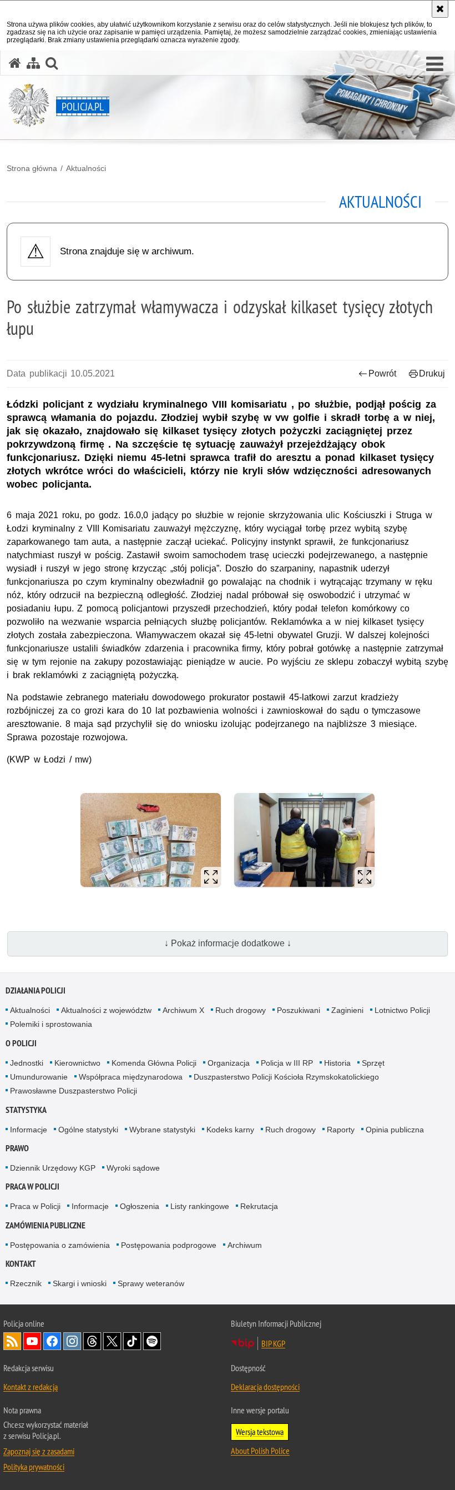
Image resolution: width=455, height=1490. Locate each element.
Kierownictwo (77, 1062)
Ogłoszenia (139, 1206)
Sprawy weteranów (151, 1283)
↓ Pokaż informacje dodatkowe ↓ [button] (227, 943)
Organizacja (229, 1062)
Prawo (17, 1148)
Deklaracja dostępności (265, 1386)
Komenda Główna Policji (154, 1062)
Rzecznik (26, 1283)
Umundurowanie (39, 1076)
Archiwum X (183, 1010)
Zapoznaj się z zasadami (38, 1451)
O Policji (21, 1043)
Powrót (382, 373)
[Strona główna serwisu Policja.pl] (15, 63)
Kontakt (21, 1264)
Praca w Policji (32, 1186)
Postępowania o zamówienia (60, 1245)
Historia (337, 1062)
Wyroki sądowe (133, 1167)
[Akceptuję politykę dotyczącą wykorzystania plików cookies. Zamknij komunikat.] (440, 9)
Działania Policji (35, 990)
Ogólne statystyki (88, 1129)
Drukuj (432, 373)
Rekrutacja (259, 1206)
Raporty (341, 1129)
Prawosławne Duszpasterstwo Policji (73, 1090)
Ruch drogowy (240, 1010)
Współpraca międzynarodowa (131, 1076)
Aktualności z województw (106, 1010)
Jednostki (26, 1062)
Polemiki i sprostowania (51, 1024)
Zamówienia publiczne (45, 1225)
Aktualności (86, 168)
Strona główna (32, 168)
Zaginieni (347, 1010)
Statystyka (26, 1110)
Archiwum (245, 1245)
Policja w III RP (287, 1062)
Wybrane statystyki (162, 1129)
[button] (434, 64)
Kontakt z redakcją (30, 1386)
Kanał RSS (12, 1341)
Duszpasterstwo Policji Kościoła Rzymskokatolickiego (286, 1076)
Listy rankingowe (199, 1206)
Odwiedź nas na (32, 1341)
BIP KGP (273, 1343)
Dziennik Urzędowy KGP (52, 1167)
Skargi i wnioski (80, 1283)
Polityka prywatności (33, 1466)
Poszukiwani (298, 1010)
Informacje (28, 1129)
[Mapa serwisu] (33, 63)
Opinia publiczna (395, 1129)
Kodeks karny (230, 1129)
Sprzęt (373, 1062)
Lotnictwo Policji (402, 1010)
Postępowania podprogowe (168, 1245)
